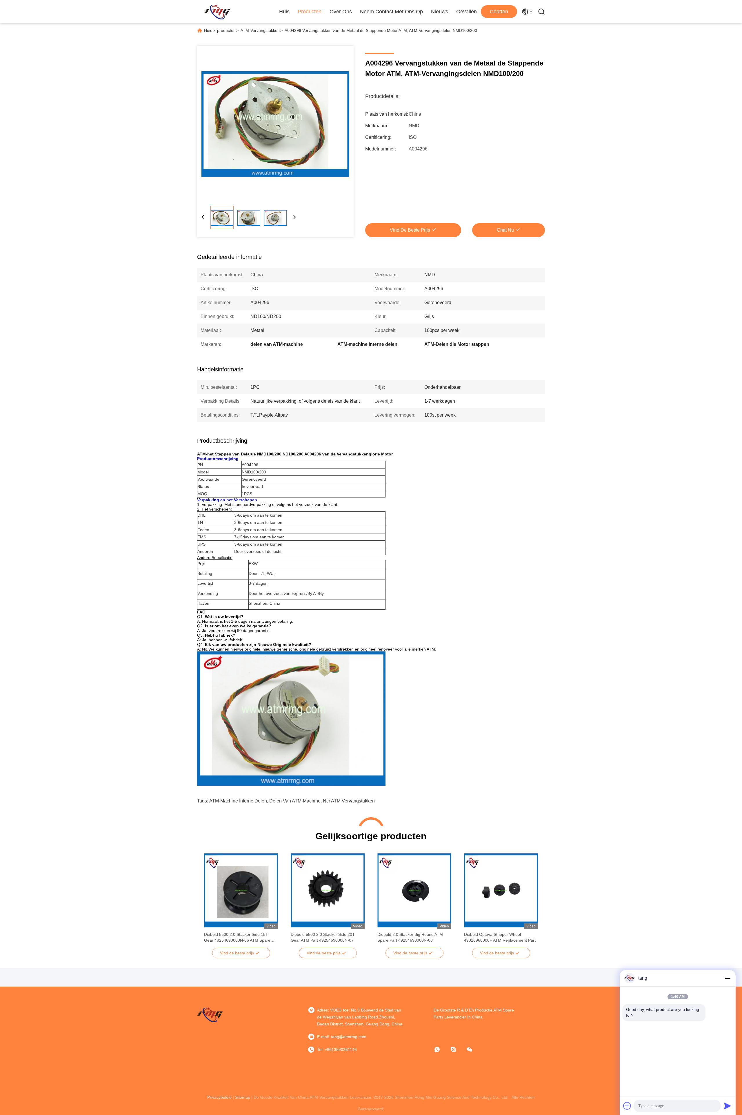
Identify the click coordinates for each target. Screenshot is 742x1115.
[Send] (727, 1105)
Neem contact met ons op (391, 11)
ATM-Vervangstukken (260, 30)
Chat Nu (505, 230)
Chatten (499, 11)
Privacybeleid (219, 1097)
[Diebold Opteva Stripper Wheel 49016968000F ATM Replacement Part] (501, 890)
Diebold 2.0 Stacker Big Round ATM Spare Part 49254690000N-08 (410, 937)
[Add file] (627, 1105)
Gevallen (466, 11)
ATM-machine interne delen (238, 800)
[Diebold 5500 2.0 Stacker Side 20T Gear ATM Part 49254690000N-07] (328, 890)
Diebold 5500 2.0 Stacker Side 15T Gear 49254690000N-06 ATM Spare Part (237, 937)
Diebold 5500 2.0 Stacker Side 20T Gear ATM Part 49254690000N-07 (323, 937)
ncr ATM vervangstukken (349, 800)
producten (226, 30)
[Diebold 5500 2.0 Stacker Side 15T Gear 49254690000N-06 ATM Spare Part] (241, 890)
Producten (309, 11)
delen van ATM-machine (295, 800)
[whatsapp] (441, 1049)
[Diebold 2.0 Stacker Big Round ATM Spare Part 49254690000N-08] (414, 890)
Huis (284, 11)
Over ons (341, 11)
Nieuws (439, 11)
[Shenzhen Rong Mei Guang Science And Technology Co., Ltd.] (217, 11)
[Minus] (727, 978)
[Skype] (457, 1049)
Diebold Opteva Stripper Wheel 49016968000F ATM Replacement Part (500, 937)
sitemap (242, 1097)
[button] (211, 900)
